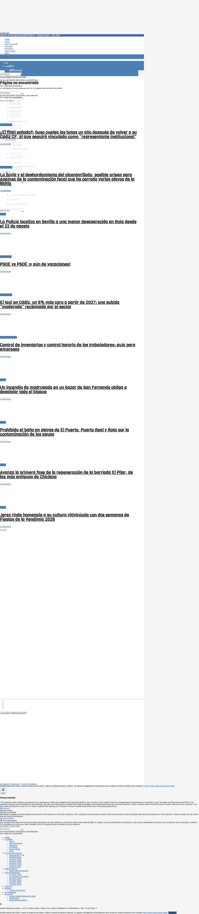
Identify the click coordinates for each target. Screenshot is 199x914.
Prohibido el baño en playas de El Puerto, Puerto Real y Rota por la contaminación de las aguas (64, 432)
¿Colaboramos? (12, 709)
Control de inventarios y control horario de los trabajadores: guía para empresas (67, 347)
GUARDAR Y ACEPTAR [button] (9, 826)
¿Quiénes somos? (13, 701)
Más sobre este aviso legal (155, 912)
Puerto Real (14, 849)
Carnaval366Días (12, 872)
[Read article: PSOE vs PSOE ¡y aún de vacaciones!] (69, 245)
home (2, 77)
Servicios (9, 894)
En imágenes (10, 892)
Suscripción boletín (18, 900)
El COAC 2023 (15, 142)
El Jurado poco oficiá (18, 876)
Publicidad (14, 169)
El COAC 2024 (15, 880)
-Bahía (3, 214)
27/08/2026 (5, 314)
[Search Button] (22, 182)
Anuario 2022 (15, 865)
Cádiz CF (9, 886)
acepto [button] (146, 786)
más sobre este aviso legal (162, 786)
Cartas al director (17, 890)
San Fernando (15, 843)
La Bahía (8, 839)
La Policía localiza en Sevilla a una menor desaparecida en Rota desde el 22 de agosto (68, 224)
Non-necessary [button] (7, 818)
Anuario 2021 (15, 867)
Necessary (7, 810)
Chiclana (13, 845)
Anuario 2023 (15, 863)
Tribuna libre (6, 256)
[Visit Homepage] (24, 50)
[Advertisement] (69, 16)
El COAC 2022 (15, 884)
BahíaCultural (11, 869)
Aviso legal (9, 707)
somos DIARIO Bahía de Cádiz (22, 166)
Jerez (11, 841)
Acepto (172, 912)
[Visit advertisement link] (6, 63)
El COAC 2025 (15, 878)
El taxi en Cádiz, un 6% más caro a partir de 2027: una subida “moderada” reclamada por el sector (59, 304)
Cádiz (7, 837)
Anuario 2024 (15, 861)
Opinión (8, 888)
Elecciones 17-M (16, 855)
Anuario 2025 (15, 100)
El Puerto (13, 847)
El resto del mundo (11, 90)
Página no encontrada (16, 77)
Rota (11, 851)
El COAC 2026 (15, 128)
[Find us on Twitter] (1, 904)
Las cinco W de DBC (14, 703)
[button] (13, 713)
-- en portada (6, 124)
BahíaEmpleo (15, 857)
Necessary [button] (5, 808)
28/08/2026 (5, 144)
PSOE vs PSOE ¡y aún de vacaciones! (35, 264)
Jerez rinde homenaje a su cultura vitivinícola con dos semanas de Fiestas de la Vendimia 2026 (64, 517)
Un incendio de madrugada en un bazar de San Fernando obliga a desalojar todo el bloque (63, 389)
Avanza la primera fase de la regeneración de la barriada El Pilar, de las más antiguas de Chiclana (66, 474)
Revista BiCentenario (18, 871)
